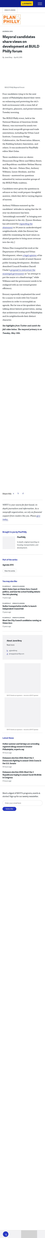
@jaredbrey (13, 650)
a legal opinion (30, 255)
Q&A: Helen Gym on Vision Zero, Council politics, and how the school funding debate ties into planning (21, 592)
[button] (5, 1234)
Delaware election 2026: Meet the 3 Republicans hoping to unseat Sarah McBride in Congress (22, 775)
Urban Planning (9, 10)
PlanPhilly (21, 537)
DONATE (28, 3)
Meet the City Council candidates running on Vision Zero (22, 621)
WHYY (9, 3)
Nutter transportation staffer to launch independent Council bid (19, 607)
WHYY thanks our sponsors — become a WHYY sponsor (22, 695)
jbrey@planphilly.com (16, 654)
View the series (9, 571)
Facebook (13, 493)
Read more (10, 645)
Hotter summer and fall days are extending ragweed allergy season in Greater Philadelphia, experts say (21, 746)
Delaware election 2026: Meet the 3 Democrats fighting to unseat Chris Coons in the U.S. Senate (22, 760)
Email (23, 493)
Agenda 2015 (8, 31)
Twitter (18, 493)
